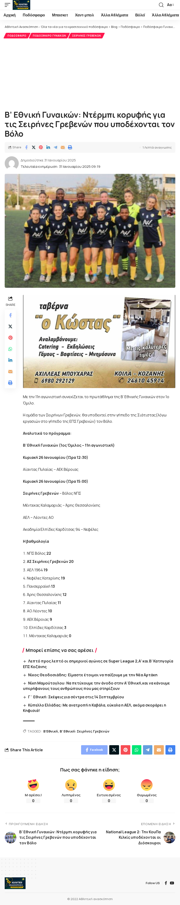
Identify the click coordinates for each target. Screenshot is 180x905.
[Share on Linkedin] (48, 147)
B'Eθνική (50, 731)
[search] (161, 5)
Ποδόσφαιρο (17, 35)
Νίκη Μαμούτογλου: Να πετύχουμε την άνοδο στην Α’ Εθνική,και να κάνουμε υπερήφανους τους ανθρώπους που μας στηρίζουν (96, 686)
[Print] (70, 147)
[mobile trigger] (9, 5)
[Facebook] (166, 883)
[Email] (62, 147)
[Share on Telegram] (55, 147)
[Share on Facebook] (26, 147)
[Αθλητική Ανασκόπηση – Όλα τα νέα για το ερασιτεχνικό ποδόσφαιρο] (15, 883)
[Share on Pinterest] (41, 147)
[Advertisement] (90, 73)
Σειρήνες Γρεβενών (86, 35)
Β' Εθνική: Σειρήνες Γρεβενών (84, 731)
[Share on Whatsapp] (10, 349)
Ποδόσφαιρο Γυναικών (49, 35)
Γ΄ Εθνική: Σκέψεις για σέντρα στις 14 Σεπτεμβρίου (76, 696)
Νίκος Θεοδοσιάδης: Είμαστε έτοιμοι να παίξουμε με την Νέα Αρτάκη (93, 674)
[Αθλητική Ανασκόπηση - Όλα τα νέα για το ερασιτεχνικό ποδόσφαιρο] (21, 5)
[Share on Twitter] (33, 147)
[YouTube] (172, 883)
